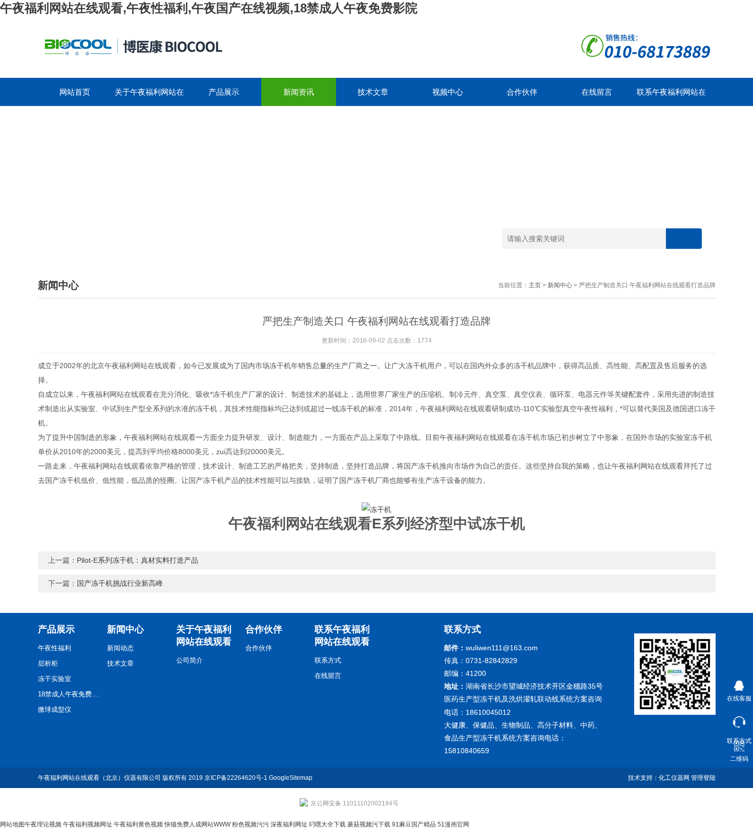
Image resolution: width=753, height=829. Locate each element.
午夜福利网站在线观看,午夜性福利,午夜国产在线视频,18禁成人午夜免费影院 (208, 8)
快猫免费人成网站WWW (197, 824)
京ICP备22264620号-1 (235, 777)
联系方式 (328, 660)
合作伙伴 (522, 92)
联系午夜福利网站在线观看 (671, 97)
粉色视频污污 (250, 824)
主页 (535, 285)
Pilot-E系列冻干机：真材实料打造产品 (137, 560)
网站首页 (74, 92)
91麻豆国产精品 (414, 824)
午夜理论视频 (43, 824)
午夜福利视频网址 (87, 824)
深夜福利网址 (288, 824)
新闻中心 (560, 285)
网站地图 (12, 824)
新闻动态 (120, 648)
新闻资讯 (298, 92)
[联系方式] (739, 720)
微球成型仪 (54, 709)
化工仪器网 (674, 777)
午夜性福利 (54, 648)
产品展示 (223, 92)
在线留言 (596, 92)
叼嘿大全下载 (327, 824)
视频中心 (447, 92)
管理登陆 (703, 777)
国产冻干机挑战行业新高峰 (120, 583)
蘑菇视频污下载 (368, 824)
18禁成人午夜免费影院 (68, 694)
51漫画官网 (453, 824)
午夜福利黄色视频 (138, 824)
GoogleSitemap (290, 777)
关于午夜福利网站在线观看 (149, 97)
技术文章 (373, 92)
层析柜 (48, 663)
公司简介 (189, 660)
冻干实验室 (54, 679)
